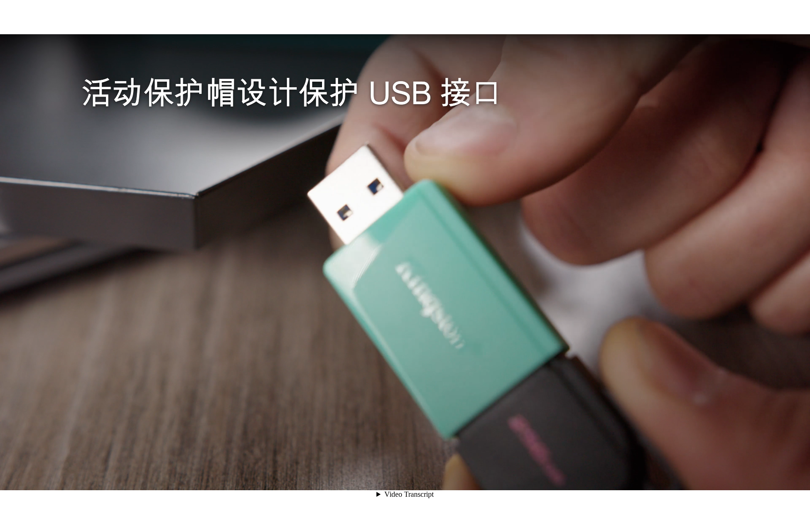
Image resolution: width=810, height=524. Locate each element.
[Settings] (757, 473)
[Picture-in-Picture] (774, 473)
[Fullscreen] (791, 473)
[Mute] (740, 473)
